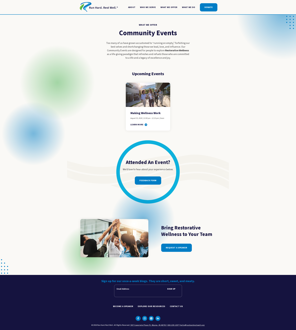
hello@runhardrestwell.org (192, 325)
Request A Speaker (176, 247)
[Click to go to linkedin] (157, 318)
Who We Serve (148, 7)
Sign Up (171, 289)
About (131, 7)
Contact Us (176, 306)
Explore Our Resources (151, 306)
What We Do (188, 7)
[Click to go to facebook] (138, 318)
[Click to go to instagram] (144, 318)
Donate (209, 7)
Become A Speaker (123, 306)
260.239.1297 (173, 325)
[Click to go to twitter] (151, 318)
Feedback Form (147, 180)
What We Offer (168, 7)
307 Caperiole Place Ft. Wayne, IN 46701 (148, 325)
